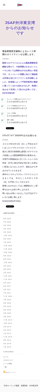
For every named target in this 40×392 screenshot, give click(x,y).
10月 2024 (7, 252)
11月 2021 (7, 279)
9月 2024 (7, 256)
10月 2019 (7, 323)
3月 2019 (7, 327)
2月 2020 (7, 316)
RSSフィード (11, 372)
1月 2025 (7, 242)
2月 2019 (7, 330)
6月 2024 (7, 259)
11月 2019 (7, 320)
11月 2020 (7, 296)
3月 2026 (7, 229)
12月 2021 (7, 276)
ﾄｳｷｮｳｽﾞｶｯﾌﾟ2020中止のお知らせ (19, 135)
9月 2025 (7, 239)
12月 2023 (7, 262)
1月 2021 (7, 293)
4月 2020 (7, 310)
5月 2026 (7, 225)
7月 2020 (7, 300)
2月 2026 (7, 232)
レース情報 (7, 364)
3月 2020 (7, 313)
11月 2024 (7, 249)
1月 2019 (7, 333)
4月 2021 (7, 286)
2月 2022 (7, 273)
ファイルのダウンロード (17, 101)
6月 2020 (7, 303)
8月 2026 (7, 219)
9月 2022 (7, 269)
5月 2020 (7, 306)
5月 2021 (7, 283)
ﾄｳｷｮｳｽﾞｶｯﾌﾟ (8, 360)
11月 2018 (7, 337)
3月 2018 (7, 343)
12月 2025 (7, 235)
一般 (5, 367)
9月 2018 (7, 340)
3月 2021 (7, 289)
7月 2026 (7, 222)
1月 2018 (7, 347)
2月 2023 (7, 266)
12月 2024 (7, 246)
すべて (6, 357)
